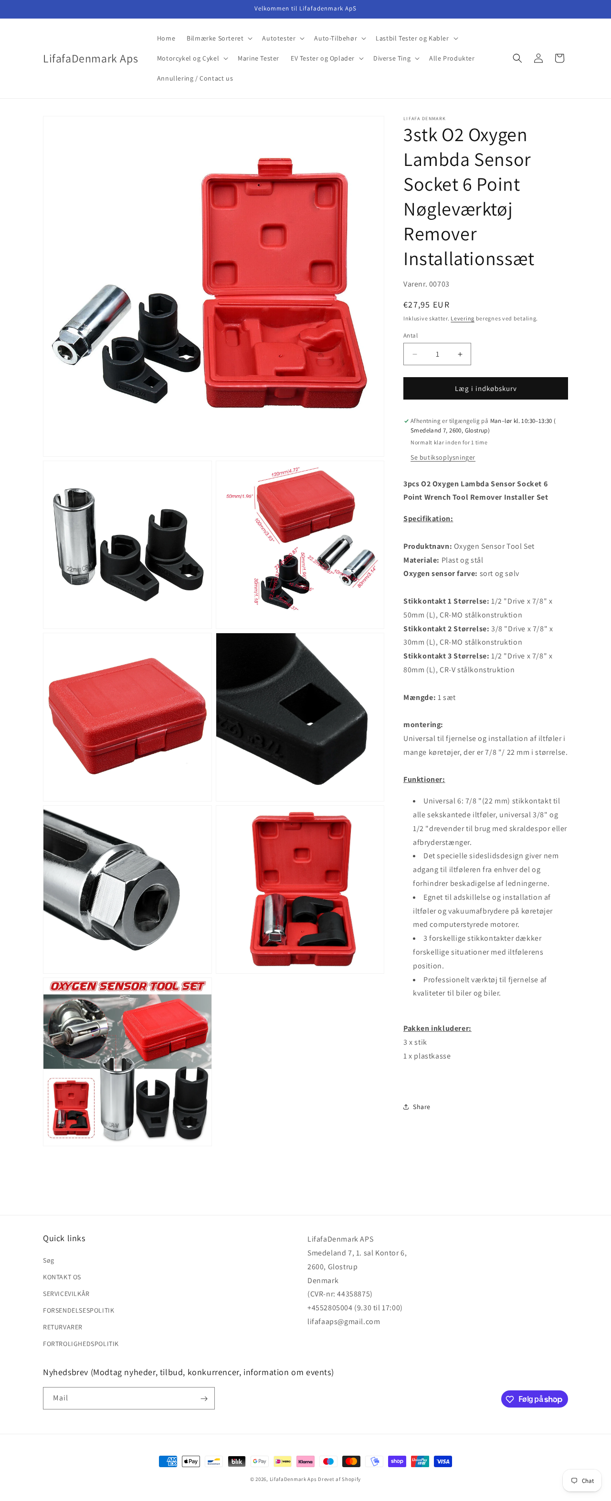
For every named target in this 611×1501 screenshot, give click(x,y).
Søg (48, 1259)
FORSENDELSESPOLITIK (78, 1310)
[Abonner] (203, 1399)
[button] (218, 38)
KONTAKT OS (62, 1276)
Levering (462, 318)
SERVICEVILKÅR (66, 1293)
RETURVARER (63, 1327)
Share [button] (422, 1106)
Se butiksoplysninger (443, 457)
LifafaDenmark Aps (293, 1479)
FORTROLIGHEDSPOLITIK (81, 1343)
